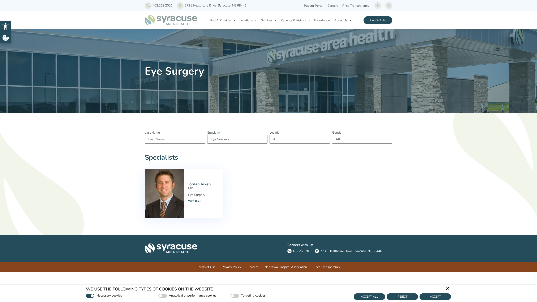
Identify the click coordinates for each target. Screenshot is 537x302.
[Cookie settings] (5, 37)
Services (266, 20)
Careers (332, 6)
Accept (435, 297)
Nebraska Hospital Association (286, 267)
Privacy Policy (231, 267)
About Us (340, 20)
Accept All (369, 297)
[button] (5, 26)
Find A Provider (220, 20)
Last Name (152, 132)
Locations (246, 20)
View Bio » (194, 201)
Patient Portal (313, 6)
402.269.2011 (162, 5)
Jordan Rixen (199, 184)
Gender (337, 132)
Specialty (213, 132)
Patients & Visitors (293, 20)
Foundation (322, 20)
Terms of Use (206, 267)
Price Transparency (355, 6)
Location (275, 132)
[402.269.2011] (148, 5)
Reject (402, 297)
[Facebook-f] (377, 5)
